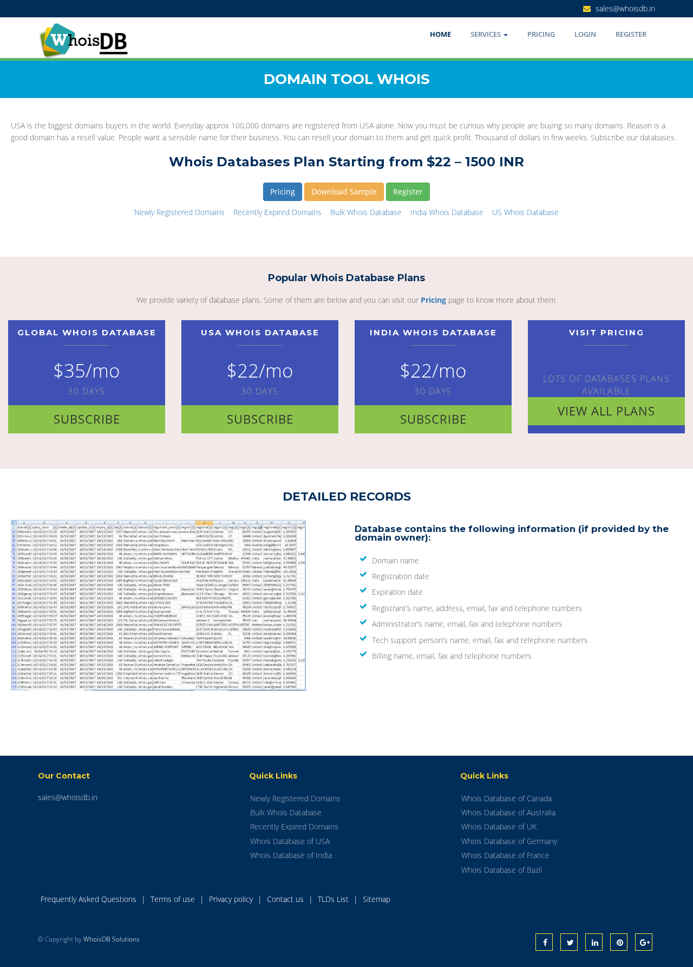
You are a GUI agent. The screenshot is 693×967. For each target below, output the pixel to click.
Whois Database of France (505, 855)
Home (440, 34)
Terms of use (174, 899)
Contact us (286, 899)
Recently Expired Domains (277, 212)
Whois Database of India (291, 855)
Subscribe (87, 419)
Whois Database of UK (499, 826)
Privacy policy (232, 899)
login (585, 34)
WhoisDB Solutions (111, 939)
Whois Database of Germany (509, 841)
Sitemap (376, 899)
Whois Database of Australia (508, 812)
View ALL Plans (606, 411)
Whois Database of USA (290, 841)
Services (486, 34)
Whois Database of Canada (506, 798)
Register (631, 34)
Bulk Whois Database (366, 212)
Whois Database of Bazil (501, 870)
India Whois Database (446, 212)
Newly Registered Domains (179, 212)
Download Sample (344, 191)
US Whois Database (525, 212)
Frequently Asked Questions (90, 899)
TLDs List (334, 899)
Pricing (541, 34)
